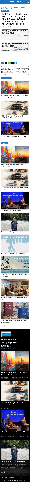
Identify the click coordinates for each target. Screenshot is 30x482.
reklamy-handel (19, 6)
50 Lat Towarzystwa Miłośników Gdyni (14, 136)
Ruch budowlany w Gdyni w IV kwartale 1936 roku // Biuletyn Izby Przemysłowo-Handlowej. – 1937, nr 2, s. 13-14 (22, 71)
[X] (6, 63)
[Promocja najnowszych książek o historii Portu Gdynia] (15, 287)
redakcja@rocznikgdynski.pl (8, 348)
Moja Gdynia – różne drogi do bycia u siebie (13, 253)
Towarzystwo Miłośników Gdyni (21, 477)
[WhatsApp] (9, 63)
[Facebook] (2, 63)
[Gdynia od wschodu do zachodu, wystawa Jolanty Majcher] (15, 87)
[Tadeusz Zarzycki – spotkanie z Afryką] (15, 222)
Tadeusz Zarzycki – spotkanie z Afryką (12, 232)
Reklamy (12, 6)
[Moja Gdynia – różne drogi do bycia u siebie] (15, 243)
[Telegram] (15, 63)
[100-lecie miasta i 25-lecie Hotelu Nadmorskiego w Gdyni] (15, 108)
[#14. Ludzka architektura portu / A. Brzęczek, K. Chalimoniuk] (15, 264)
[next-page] (4, 326)
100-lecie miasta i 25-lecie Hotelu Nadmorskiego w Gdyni (12, 117)
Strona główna (5, 6)
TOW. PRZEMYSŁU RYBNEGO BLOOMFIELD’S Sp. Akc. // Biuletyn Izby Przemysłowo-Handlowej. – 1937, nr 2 (7, 71)
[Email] (12, 63)
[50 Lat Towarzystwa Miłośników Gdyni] (15, 128)
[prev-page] (2, 326)
